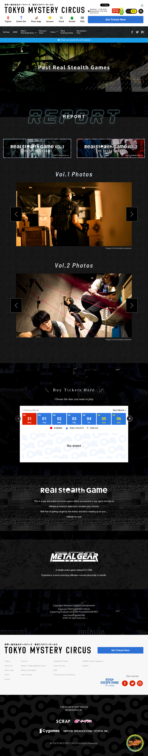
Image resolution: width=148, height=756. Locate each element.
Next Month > (119, 410)
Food (61, 21)
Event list (21, 21)
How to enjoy (26, 675)
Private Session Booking (64, 675)
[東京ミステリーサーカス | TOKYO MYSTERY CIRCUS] (48, 648)
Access (50, 21)
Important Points (61, 661)
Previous (16, 214)
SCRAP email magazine (93, 661)
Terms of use (59, 666)
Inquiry (85, 666)
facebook (125, 683)
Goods (72, 21)
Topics (8, 21)
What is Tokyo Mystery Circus (33, 666)
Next (132, 214)
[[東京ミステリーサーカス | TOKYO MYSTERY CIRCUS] (44, 8)
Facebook (132, 32)
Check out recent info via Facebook (75, 40)
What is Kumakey (28, 670)
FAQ (82, 21)
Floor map (36, 21)
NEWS (15, 32)
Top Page (6, 32)
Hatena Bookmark (142, 32)
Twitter (137, 32)
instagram (140, 683)
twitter (132, 683)
